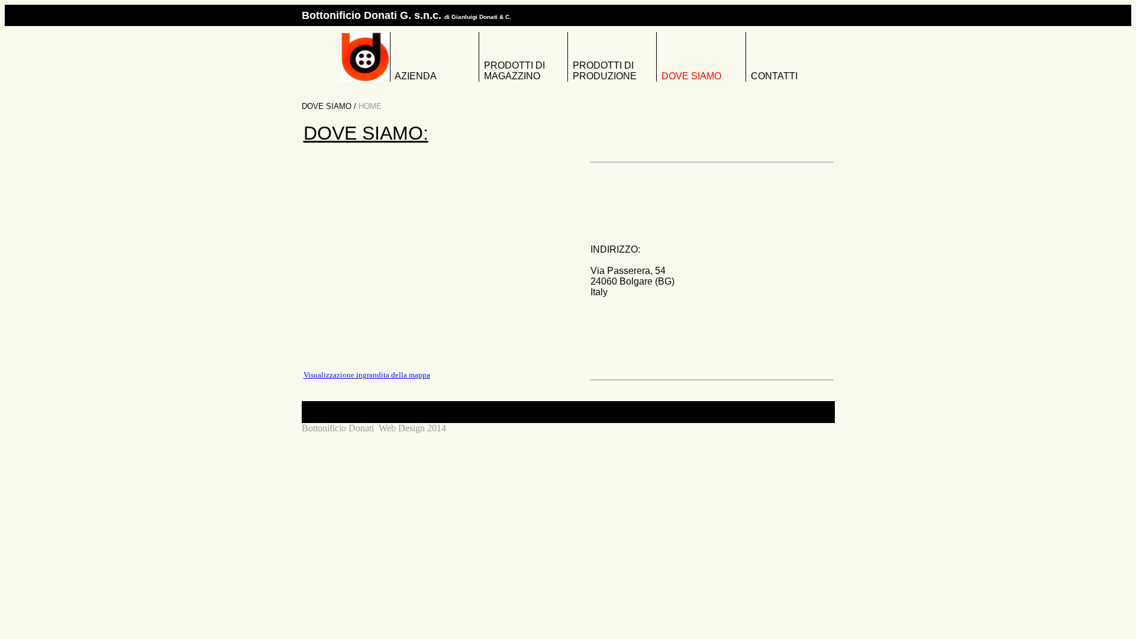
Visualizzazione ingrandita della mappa (367, 374)
